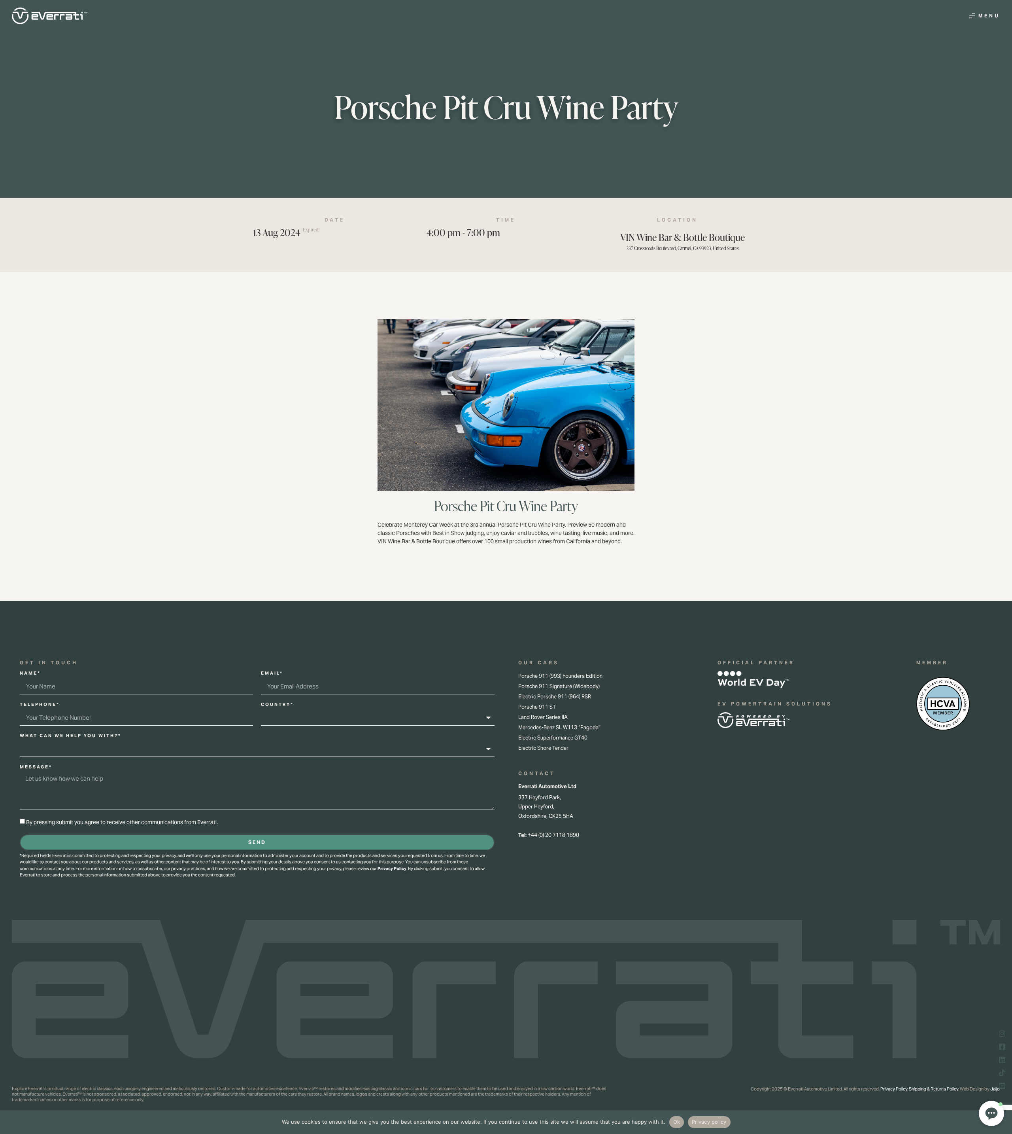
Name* (30, 673)
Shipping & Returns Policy (933, 1089)
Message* (36, 767)
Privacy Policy (392, 868)
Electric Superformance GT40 (552, 737)
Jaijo (995, 1089)
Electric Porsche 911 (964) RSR (554, 696)
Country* (277, 704)
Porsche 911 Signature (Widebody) (559, 686)
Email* (272, 673)
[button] (991, 1113)
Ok (676, 1122)
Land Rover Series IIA (543, 717)
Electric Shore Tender (543, 748)
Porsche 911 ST (537, 707)
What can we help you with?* (70, 736)
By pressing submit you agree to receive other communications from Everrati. (122, 822)
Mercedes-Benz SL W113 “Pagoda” (559, 727)
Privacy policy (709, 1122)
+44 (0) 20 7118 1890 (553, 835)
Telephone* (40, 704)
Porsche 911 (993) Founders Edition (560, 676)
